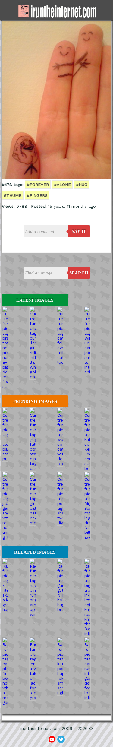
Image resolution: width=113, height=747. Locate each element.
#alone (62, 184)
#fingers (37, 195)
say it (79, 231)
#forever (38, 184)
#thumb (13, 195)
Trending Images (35, 401)
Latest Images (34, 300)
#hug (81, 184)
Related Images (34, 552)
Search (78, 273)
